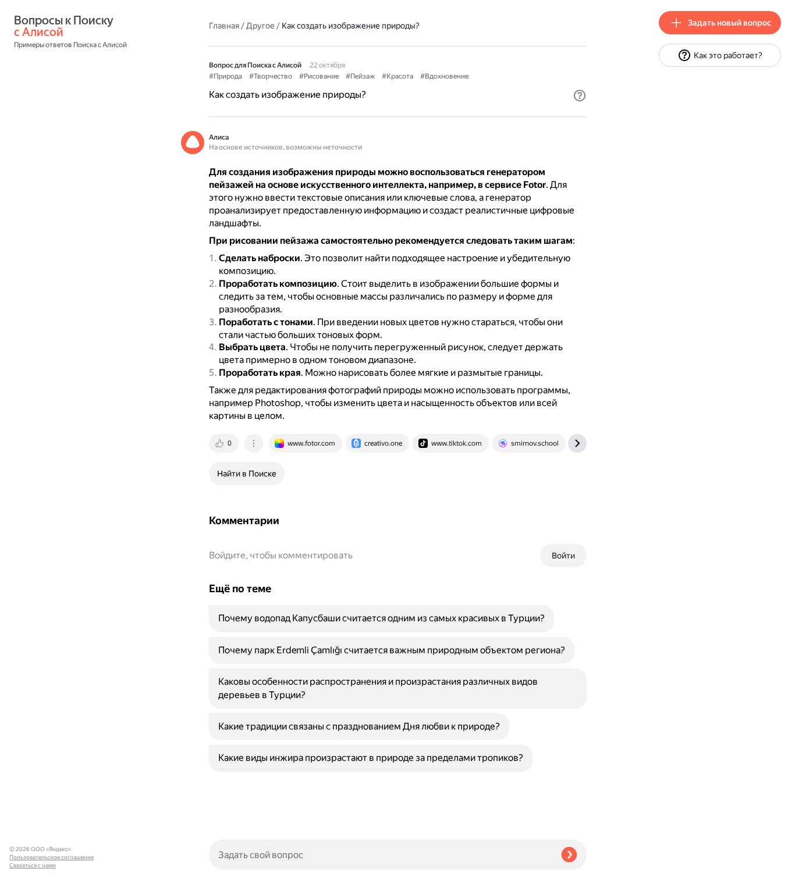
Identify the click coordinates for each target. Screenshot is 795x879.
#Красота (397, 76)
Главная (224, 25)
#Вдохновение (444, 76)
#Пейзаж (360, 76)
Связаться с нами (32, 865)
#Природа (225, 76)
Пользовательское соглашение (51, 857)
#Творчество (270, 76)
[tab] (224, 443)
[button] (580, 95)
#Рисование (319, 76)
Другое (260, 25)
